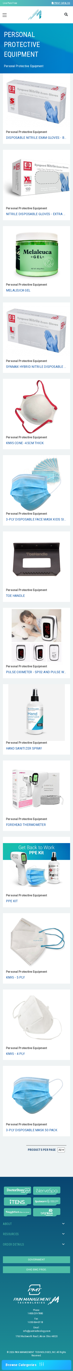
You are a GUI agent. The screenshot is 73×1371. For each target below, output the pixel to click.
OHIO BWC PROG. (36, 1269)
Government (36, 1259)
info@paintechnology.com (36, 1331)
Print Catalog (62, 3)
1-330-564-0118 (35, 1322)
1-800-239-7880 (35, 1313)
